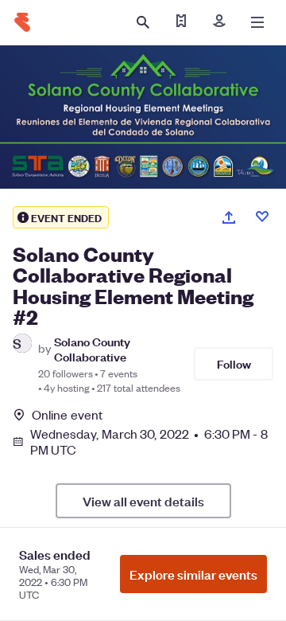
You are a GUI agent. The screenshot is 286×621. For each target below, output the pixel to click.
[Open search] (143, 22)
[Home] (22, 22)
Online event (67, 415)
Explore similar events (193, 574)
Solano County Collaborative (92, 349)
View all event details (143, 501)
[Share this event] (229, 217)
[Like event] (262, 216)
